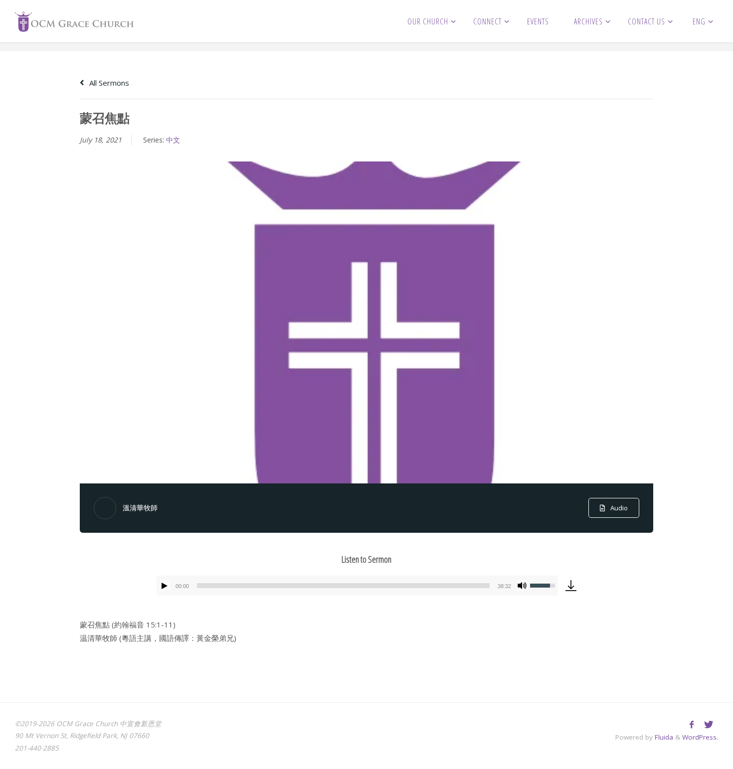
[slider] (343, 585)
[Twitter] (708, 724)
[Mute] (522, 586)
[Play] (165, 586)
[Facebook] (691, 724)
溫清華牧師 (140, 507)
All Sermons (108, 83)
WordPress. (700, 737)
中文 (173, 140)
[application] (357, 586)
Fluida (663, 737)
